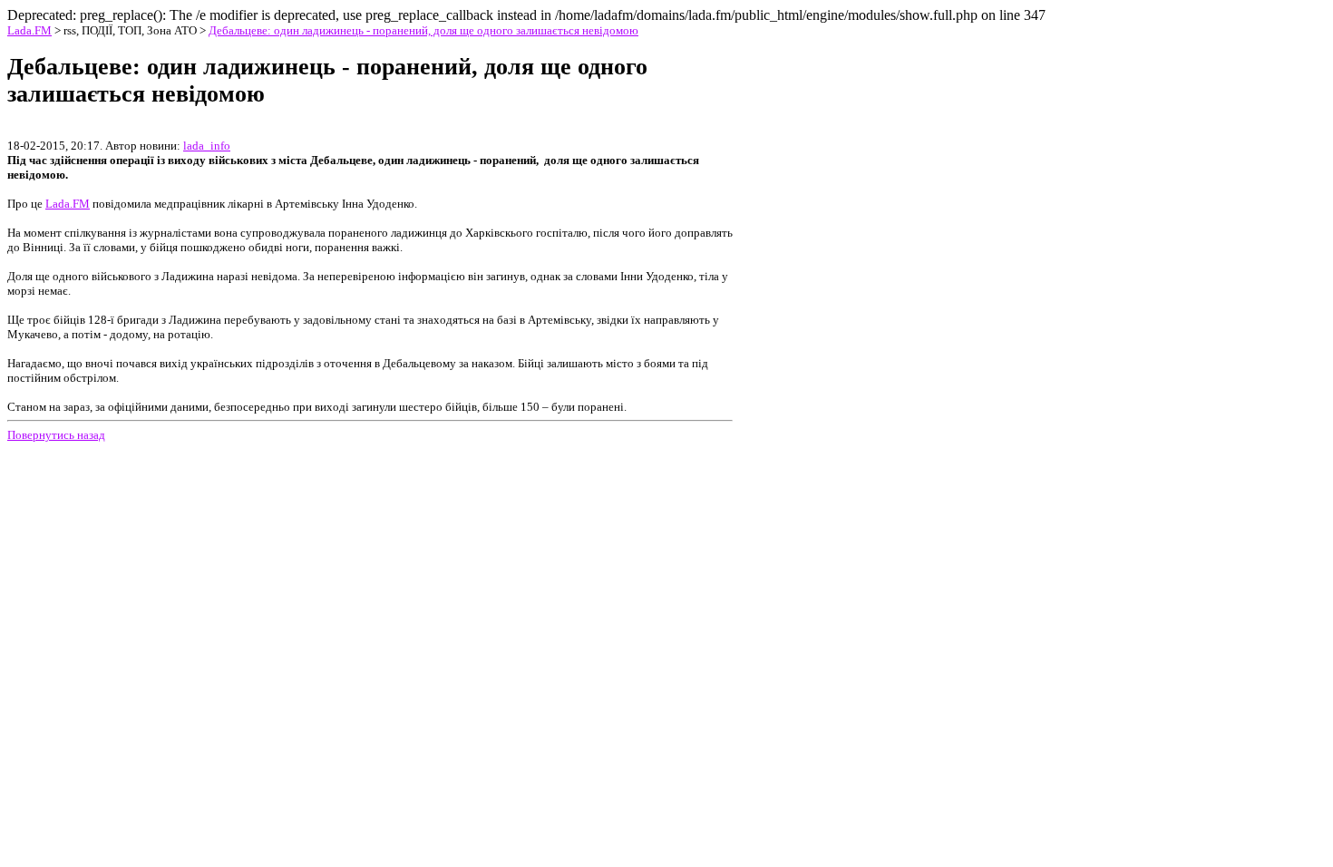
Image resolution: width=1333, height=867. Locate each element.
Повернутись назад (56, 435)
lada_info (206, 145)
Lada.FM (29, 30)
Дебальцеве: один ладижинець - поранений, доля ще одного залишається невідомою (423, 30)
